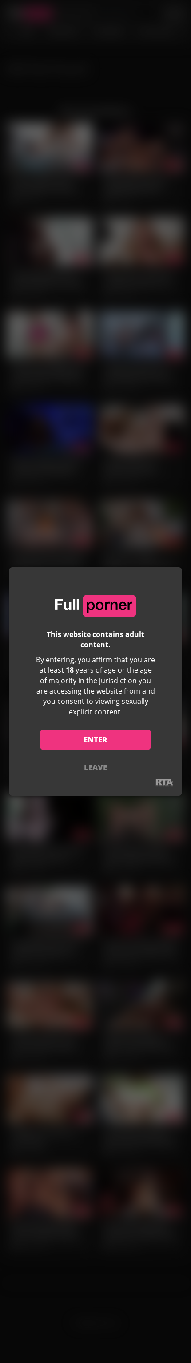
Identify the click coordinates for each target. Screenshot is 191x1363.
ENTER (95, 739)
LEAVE (95, 767)
